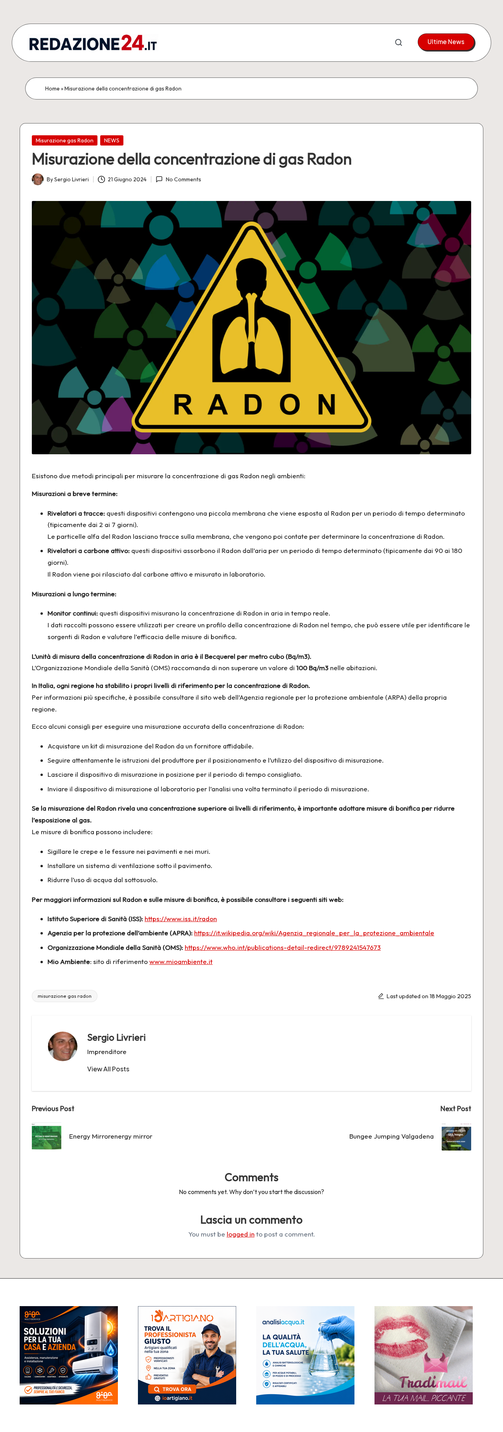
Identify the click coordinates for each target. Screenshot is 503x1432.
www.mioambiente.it (181, 961)
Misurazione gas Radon (65, 140)
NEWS (111, 140)
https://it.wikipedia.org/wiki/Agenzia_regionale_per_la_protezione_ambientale (314, 933)
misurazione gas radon (65, 996)
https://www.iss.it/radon (181, 918)
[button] (446, 41)
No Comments (183, 179)
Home (52, 88)
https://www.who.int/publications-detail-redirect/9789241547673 (283, 947)
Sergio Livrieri (116, 1037)
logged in (241, 1234)
